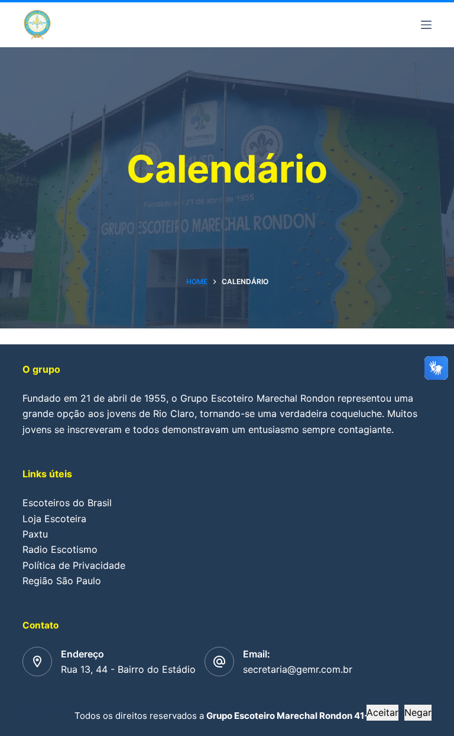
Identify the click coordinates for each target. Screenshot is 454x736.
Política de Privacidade (73, 565)
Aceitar (382, 712)
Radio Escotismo (60, 549)
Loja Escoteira (54, 519)
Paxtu (35, 534)
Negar (418, 712)
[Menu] (426, 24)
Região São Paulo (61, 581)
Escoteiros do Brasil (67, 503)
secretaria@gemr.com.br (297, 669)
